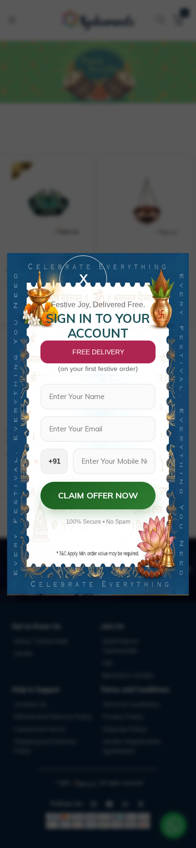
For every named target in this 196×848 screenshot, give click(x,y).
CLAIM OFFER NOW (98, 495)
